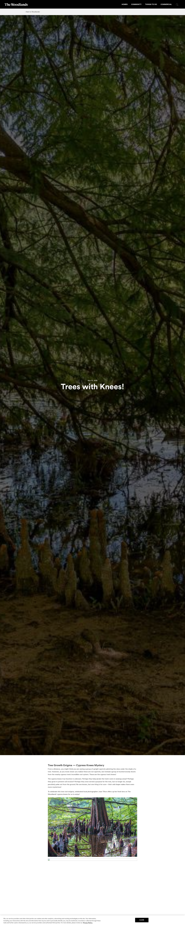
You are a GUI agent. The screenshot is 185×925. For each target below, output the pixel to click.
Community (136, 4)
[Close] (181, 920)
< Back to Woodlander (32, 12)
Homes (125, 4)
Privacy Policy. (88, 923)
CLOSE (141, 920)
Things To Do (151, 4)
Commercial (166, 4)
